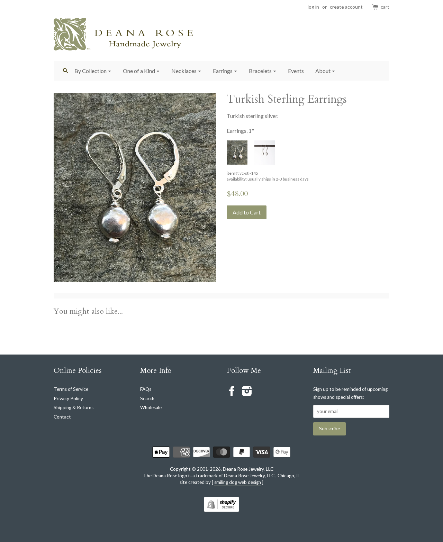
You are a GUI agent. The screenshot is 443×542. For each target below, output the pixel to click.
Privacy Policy (68, 398)
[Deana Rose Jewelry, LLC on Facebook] (232, 393)
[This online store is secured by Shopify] (221, 509)
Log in (313, 7)
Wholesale (151, 407)
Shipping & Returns (73, 407)
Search (147, 398)
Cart (385, 7)
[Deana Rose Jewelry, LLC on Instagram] (247, 393)
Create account (346, 7)
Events (296, 70)
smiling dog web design (237, 482)
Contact (62, 417)
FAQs (145, 389)
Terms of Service (71, 389)
